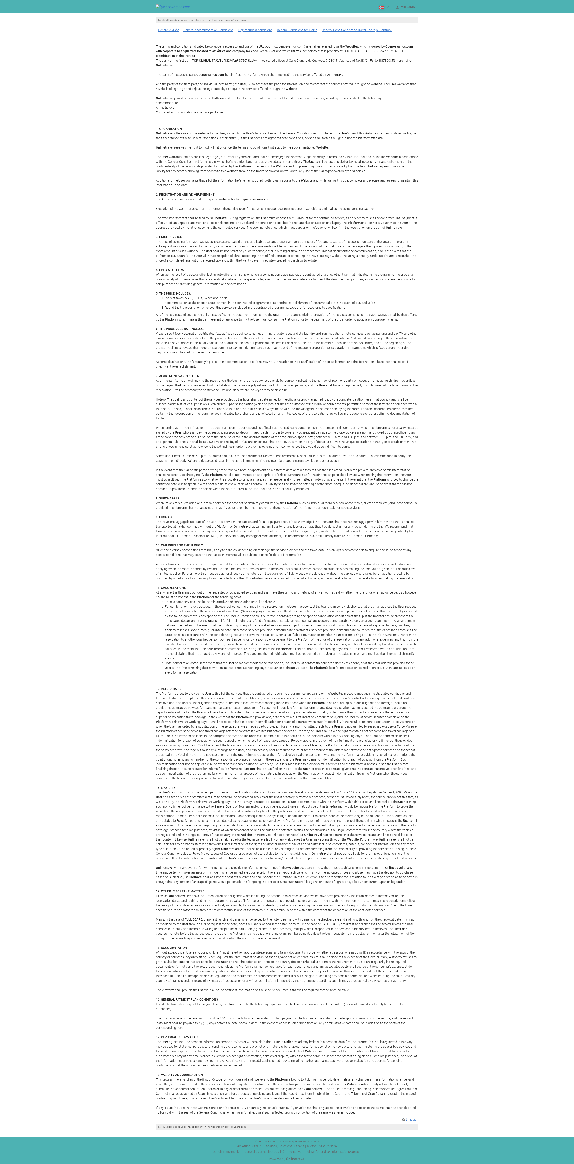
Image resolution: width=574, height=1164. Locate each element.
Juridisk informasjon (227, 1151)
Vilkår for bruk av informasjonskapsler (333, 1151)
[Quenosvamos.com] (173, 6)
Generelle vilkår (168, 30)
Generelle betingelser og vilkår (264, 1151)
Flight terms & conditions (255, 30)
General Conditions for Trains (297, 30)
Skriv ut (410, 1119)
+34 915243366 (327, 1146)
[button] (383, 6)
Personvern (296, 1151)
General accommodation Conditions (208, 30)
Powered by (287, 1159)
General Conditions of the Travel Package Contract (357, 30)
